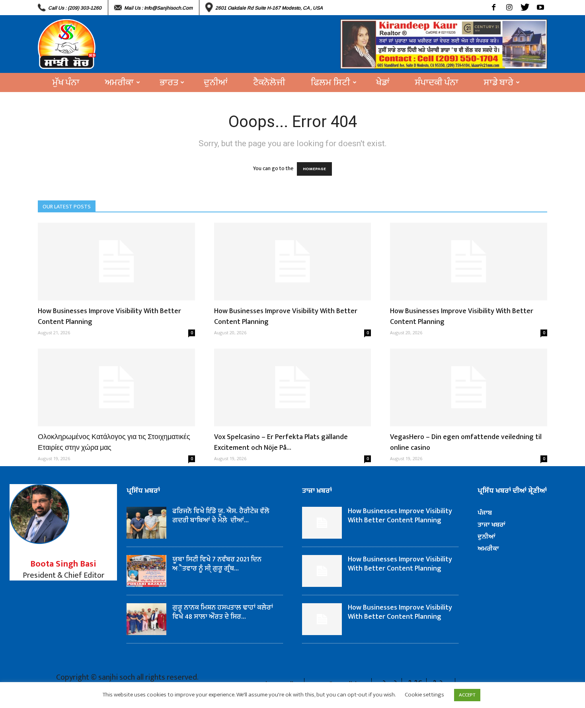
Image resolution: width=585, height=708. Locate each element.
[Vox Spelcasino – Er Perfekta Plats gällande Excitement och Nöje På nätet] (292, 387)
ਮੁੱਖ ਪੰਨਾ (66, 82)
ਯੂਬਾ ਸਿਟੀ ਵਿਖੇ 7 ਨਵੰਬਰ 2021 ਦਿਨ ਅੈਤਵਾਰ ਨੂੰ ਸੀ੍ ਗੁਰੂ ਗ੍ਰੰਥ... (216, 564)
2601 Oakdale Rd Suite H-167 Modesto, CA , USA (269, 8)
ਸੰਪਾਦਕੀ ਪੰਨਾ (436, 82)
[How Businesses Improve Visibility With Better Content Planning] (116, 261)
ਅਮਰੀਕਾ (119, 82)
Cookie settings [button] (424, 695)
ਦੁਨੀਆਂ (216, 82)
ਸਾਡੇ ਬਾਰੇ (498, 82)
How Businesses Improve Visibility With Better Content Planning (109, 316)
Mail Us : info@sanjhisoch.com (158, 8)
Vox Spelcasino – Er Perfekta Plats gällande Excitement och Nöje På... (281, 442)
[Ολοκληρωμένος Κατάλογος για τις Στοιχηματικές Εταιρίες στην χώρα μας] (116, 387)
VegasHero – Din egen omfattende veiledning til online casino (466, 442)
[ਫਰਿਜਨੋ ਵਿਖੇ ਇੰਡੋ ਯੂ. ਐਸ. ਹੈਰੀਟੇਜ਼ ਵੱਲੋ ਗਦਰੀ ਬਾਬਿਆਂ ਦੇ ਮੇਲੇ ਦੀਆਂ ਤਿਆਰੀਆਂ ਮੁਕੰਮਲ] (146, 523)
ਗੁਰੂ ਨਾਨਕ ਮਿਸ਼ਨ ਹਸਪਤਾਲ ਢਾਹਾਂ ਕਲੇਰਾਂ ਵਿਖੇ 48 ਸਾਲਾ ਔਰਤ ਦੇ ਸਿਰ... (222, 612)
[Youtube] (540, 7)
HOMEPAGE (314, 169)
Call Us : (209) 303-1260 (74, 8)
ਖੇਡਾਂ (383, 82)
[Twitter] (525, 7)
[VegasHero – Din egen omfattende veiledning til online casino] (468, 387)
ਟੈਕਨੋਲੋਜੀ (269, 82)
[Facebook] (494, 7)
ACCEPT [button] (467, 694)
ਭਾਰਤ (169, 82)
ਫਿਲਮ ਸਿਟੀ (330, 82)
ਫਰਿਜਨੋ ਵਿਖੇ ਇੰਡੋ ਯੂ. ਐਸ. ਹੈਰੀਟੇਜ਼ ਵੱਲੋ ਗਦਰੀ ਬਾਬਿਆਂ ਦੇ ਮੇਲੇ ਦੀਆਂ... (220, 515)
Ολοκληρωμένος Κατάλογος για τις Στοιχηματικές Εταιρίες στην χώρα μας (114, 442)
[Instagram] (509, 7)
